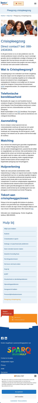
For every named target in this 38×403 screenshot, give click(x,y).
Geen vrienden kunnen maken (13, 249)
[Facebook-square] (2, 338)
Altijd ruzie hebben (10, 228)
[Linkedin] (5, 338)
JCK (18, 111)
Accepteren (19, 392)
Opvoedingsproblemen (11, 284)
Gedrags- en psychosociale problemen (16, 244)
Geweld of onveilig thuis (11, 254)
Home (3, 16)
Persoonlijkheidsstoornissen (13, 294)
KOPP (6, 274)
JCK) (3, 86)
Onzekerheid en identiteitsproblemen (15, 279)
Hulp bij (9, 16)
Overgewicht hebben (10, 289)
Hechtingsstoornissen (11, 259)
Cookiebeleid (14, 400)
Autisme (6, 234)
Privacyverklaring (22, 400)
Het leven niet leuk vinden (12, 264)
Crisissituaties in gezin (11, 239)
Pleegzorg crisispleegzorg (12, 299)
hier (32, 209)
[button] (35, 376)
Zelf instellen (19, 397)
